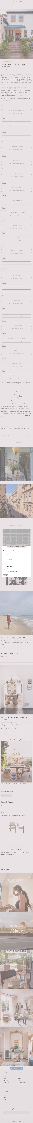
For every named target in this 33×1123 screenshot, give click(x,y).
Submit (5, 575)
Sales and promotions (12, 571)
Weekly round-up (11, 568)
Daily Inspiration (11, 566)
